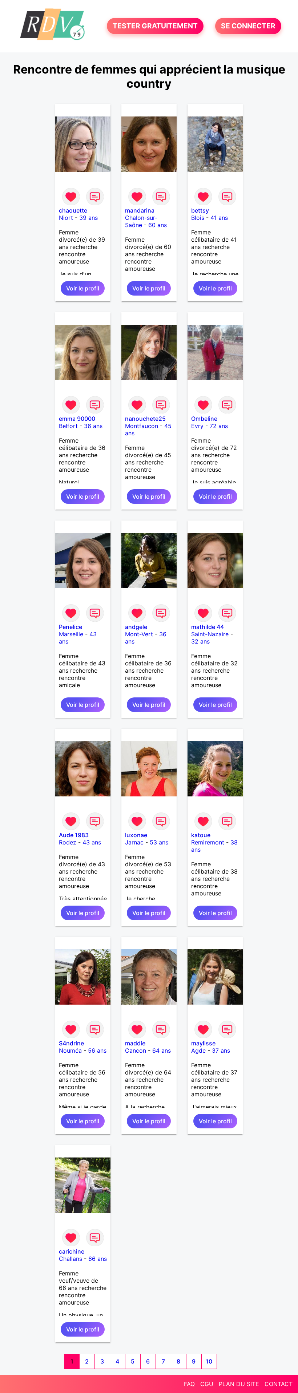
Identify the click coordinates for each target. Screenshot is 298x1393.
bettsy (200, 210)
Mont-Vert (139, 634)
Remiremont (207, 842)
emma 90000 (77, 418)
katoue (200, 835)
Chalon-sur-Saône (141, 221)
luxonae (136, 835)
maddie (135, 1043)
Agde (198, 1050)
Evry (197, 426)
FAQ (189, 1384)
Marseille (71, 634)
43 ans (91, 842)
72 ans (219, 426)
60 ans (157, 225)
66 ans (97, 1258)
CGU (206, 1384)
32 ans (200, 641)
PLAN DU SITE (239, 1384)
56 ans (97, 1050)
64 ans (161, 1050)
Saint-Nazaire (210, 634)
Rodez (67, 842)
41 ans (219, 217)
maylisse (203, 1043)
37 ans (221, 1050)
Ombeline (204, 418)
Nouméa (70, 1050)
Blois (197, 217)
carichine (71, 1251)
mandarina (139, 210)
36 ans (93, 426)
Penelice (70, 626)
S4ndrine (71, 1043)
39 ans (88, 217)
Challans (70, 1258)
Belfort (68, 426)
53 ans (159, 842)
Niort (66, 217)
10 (209, 1361)
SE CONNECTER (248, 26)
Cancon (135, 1050)
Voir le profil (82, 288)
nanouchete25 (145, 418)
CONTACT (279, 1384)
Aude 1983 (74, 835)
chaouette (73, 210)
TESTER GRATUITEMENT (155, 26)
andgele (136, 626)
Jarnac (134, 842)
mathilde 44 (207, 626)
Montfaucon (141, 426)
